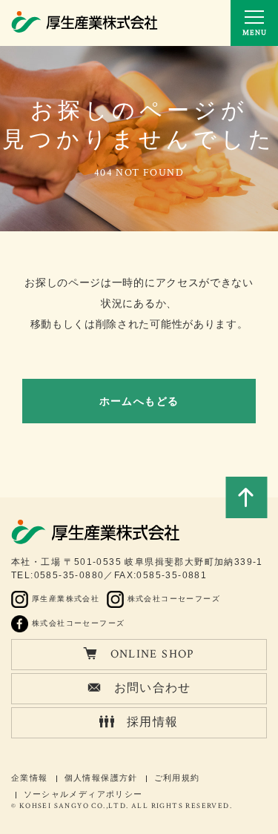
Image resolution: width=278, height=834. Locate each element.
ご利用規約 (177, 777)
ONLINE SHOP (152, 654)
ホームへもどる (139, 401)
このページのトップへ (246, 497)
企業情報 (29, 777)
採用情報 (153, 722)
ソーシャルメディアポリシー (83, 794)
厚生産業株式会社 (65, 599)
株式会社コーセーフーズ (174, 599)
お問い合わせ (152, 688)
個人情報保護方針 (101, 777)
